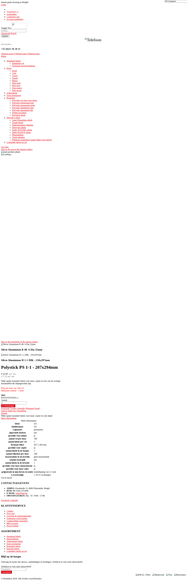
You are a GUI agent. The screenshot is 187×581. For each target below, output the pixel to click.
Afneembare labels (15, 541)
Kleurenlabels (12, 539)
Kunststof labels (13, 546)
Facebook (5, 408)
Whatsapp (29, 408)
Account (4, 147)
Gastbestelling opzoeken (17, 521)
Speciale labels (13, 549)
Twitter (13, 408)
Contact (10, 511)
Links (3, 5)
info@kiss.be (21, 493)
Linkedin (14, 500)
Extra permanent (14, 544)
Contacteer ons (13, 17)
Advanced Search (8, 33)
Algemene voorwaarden (17, 518)
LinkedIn (21, 408)
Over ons (11, 513)
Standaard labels (14, 536)
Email (37, 408)
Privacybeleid (12, 526)
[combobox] (13, 30)
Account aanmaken (15, 19)
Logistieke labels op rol (17, 551)
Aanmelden (12, 14)
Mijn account (12, 523)
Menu (3, 56)
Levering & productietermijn (19, 516)
